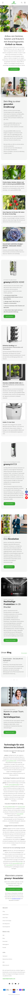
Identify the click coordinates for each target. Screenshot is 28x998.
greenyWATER (6, 786)
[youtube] (26, 497)
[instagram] (26, 494)
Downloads (5, 941)
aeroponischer (21, 806)
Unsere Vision (9, 566)
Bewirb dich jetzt (10, 732)
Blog (4, 938)
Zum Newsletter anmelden (13, 889)
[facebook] (26, 492)
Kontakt (4, 947)
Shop (4, 911)
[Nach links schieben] (11, 679)
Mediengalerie (6, 944)
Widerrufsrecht (6, 965)
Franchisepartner (6, 926)
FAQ (3, 935)
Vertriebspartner (6, 923)
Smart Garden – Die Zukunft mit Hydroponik (13, 659)
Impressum (5, 956)
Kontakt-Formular (16, 898)
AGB (3, 962)
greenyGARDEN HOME (11, 760)
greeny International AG (15, 994)
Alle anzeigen (24, 653)
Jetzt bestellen (14, 69)
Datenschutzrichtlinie (7, 959)
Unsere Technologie (10, 640)
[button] (2, 2)
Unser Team (5, 917)
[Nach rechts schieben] (16, 679)
